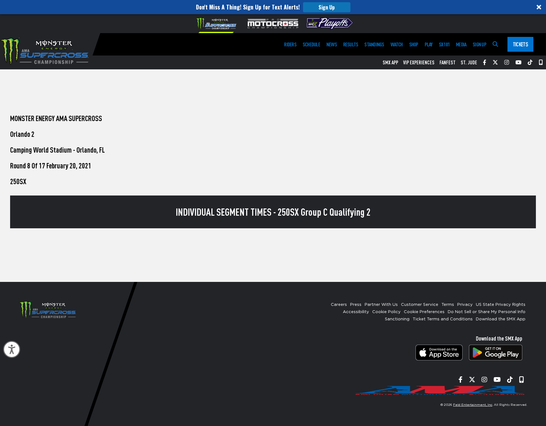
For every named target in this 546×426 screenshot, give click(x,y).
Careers (339, 305)
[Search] (495, 44)
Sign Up (326, 7)
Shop (413, 44)
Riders (290, 44)
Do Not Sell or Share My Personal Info (486, 312)
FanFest (448, 62)
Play (429, 44)
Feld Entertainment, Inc (472, 404)
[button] (273, 7)
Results (350, 44)
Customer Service (419, 305)
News (331, 44)
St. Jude (469, 62)
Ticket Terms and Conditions (443, 319)
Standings (374, 44)
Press (355, 305)
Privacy (465, 305)
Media (461, 44)
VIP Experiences (418, 62)
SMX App (390, 62)
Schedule (311, 44)
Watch (397, 44)
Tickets (520, 44)
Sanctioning (397, 319)
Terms (447, 305)
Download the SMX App (500, 319)
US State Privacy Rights (500, 305)
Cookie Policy (386, 312)
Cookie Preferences (424, 312)
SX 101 (444, 44)
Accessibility (356, 312)
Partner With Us (381, 305)
